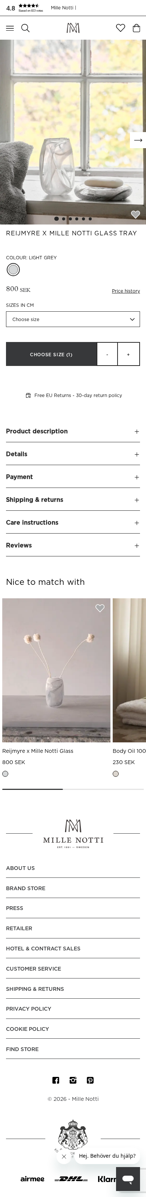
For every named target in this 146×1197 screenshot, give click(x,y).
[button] (28, 8)
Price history (126, 291)
